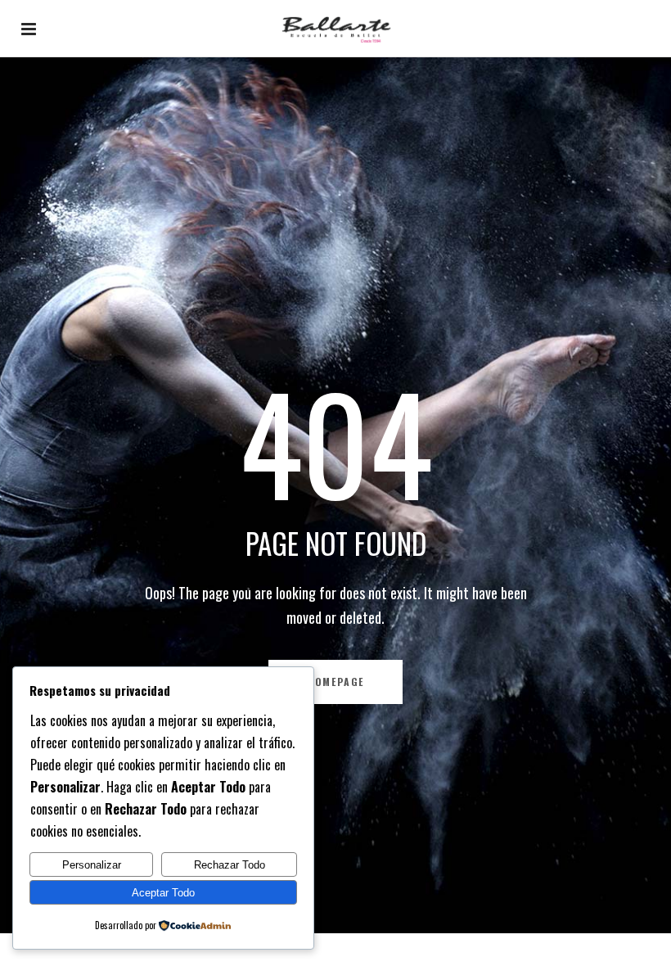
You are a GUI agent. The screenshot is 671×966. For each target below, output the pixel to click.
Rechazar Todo (229, 865)
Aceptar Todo (163, 893)
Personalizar (91, 865)
